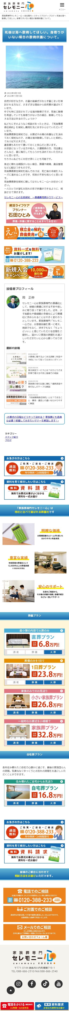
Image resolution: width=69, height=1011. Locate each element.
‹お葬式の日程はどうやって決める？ (25, 417)
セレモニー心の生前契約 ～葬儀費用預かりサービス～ (33, 197)
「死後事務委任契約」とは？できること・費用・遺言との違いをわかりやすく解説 (45, 400)
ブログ (22, 363)
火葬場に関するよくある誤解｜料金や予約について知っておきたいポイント (45, 358)
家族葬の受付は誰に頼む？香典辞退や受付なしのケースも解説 (45, 385)
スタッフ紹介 (11, 436)
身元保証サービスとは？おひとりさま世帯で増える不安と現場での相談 (45, 372)
